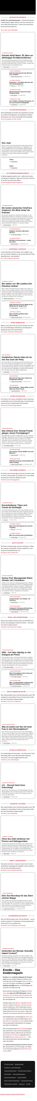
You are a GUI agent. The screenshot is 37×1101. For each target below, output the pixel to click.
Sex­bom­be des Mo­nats (12, 1035)
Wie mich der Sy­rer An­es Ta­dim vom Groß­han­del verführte (20, 378)
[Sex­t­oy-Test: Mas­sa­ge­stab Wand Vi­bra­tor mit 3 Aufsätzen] (18, 565)
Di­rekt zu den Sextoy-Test (10, 552)
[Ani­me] (5, 167)
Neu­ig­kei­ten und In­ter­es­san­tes (22, 1005)
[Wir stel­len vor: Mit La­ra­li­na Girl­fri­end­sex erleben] (18, 271)
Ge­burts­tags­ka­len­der (9, 997)
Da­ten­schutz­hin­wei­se (10, 1077)
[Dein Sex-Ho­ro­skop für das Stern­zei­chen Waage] (18, 883)
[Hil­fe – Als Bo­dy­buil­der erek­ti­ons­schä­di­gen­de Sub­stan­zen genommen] (5, 682)
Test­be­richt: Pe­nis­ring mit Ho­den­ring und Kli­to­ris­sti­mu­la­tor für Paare (20, 608)
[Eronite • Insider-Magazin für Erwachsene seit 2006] (18, 5)
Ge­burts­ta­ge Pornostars (8, 782)
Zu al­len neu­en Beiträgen (10, 30)
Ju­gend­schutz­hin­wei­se (10, 1071)
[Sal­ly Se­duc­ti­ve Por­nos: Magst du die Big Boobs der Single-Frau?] (5, 304)
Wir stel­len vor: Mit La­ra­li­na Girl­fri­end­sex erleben (17, 285)
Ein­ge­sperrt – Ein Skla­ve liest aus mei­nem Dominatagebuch (21, 83)
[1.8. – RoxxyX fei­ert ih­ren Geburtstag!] (18, 772)
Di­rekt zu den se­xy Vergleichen (11, 701)
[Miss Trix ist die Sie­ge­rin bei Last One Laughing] (5, 525)
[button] (3, 13)
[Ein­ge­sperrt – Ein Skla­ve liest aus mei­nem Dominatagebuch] (5, 82)
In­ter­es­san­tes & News (7, 53)
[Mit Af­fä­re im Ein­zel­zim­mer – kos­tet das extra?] (5, 240)
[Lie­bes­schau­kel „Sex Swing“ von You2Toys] (5, 598)
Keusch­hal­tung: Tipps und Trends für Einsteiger (14, 506)
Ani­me (11, 166)
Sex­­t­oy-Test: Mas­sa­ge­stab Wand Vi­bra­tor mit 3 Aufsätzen (17, 579)
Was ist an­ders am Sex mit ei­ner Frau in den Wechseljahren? (17, 728)
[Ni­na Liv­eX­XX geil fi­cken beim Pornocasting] (5, 313)
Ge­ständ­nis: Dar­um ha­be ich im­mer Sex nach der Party (17, 358)
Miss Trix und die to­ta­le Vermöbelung (20, 535)
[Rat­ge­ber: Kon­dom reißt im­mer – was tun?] (5, 230)
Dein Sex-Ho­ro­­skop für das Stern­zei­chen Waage (17, 897)
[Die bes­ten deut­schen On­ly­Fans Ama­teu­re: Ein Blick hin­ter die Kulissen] (18, 195)
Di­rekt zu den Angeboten (9, 813)
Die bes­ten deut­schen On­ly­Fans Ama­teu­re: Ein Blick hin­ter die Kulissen (17, 210)
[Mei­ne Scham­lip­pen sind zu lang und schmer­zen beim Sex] (5, 672)
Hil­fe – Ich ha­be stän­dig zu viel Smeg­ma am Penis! (16, 653)
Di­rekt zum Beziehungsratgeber (12, 405)
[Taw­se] (5, 160)
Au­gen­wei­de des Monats (8, 948)
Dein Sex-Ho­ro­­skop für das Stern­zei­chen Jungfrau (20, 73)
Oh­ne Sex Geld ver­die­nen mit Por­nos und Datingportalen (15, 840)
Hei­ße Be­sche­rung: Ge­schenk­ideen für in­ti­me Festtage (21, 461)
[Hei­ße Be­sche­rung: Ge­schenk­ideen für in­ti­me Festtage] (5, 460)
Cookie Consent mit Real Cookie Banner (12, 1094)
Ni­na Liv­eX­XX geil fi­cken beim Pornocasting (18, 314)
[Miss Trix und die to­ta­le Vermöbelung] (5, 535)
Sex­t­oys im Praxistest (7, 575)
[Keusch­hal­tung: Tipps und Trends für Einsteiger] (18, 492)
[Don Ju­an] (18, 131)
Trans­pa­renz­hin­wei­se (27, 1080)
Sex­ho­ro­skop (25, 995)
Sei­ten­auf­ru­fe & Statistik (10, 1084)
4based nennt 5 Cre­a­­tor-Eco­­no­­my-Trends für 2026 (20, 92)
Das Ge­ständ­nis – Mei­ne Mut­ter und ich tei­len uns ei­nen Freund (21, 388)
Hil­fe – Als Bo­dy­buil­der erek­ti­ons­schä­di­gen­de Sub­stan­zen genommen (21, 683)
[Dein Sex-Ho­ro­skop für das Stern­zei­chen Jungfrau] (5, 72)
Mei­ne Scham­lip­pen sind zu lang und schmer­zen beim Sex (20, 673)
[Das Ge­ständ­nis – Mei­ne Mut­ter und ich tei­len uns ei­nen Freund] (5, 387)
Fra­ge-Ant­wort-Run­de (7, 650)
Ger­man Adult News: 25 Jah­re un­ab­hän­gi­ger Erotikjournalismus (17, 56)
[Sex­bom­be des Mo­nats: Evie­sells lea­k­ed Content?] (18, 938)
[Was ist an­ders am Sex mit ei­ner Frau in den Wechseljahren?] (18, 714)
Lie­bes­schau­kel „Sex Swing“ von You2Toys (19, 599)
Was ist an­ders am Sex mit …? (9, 724)
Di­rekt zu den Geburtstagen (10, 759)
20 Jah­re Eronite (8, 1064)
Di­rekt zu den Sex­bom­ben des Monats (14, 925)
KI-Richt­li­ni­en (7, 1074)
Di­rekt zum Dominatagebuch (11, 480)
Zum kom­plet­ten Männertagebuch (12, 182)
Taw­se (11, 159)
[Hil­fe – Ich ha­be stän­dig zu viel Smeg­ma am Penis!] (18, 639)
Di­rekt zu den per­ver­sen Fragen (12, 627)
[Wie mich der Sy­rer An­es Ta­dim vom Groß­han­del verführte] (5, 377)
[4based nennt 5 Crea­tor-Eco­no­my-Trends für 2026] (5, 91)
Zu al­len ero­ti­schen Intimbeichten (12, 332)
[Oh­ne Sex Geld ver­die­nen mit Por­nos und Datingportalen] (18, 826)
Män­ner (18, 1003)
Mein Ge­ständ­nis (14, 376)
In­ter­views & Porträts (7, 281)
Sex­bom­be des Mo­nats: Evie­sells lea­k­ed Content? (17, 952)
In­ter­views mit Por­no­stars (10, 995)
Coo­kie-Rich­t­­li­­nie (21, 1077)
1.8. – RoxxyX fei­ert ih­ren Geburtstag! (13, 786)
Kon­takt (28, 1084)
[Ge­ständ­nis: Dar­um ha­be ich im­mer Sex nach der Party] (18, 344)
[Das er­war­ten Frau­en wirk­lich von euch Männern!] (5, 451)
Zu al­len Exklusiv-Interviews (10, 258)
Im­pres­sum (22, 1084)
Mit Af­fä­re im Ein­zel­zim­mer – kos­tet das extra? (20, 241)
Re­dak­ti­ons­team (19, 1064)
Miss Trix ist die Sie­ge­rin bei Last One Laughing (21, 526)
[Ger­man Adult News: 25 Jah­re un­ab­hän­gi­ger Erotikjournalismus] (18, 42)
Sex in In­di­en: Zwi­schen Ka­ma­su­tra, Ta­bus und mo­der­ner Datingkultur (21, 101)
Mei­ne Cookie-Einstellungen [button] (12, 1080)
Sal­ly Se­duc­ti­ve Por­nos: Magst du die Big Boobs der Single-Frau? (21, 305)
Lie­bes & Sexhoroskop (15, 71)
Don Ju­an (6, 143)
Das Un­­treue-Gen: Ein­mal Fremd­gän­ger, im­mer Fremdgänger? (17, 432)
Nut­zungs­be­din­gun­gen (19, 1074)
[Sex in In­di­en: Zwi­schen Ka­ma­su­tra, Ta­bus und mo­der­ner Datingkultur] (5, 100)
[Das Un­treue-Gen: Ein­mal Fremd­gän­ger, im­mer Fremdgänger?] (18, 418)
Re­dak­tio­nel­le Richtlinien (24, 1071)
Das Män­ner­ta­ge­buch (7, 205)
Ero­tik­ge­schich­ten (24, 997)
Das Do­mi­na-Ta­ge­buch (15, 80)
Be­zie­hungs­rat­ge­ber (7, 428)
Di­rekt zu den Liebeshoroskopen (12, 870)
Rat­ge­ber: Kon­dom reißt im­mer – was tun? (19, 231)
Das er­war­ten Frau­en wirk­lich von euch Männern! (21, 452)
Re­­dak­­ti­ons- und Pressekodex (12, 1067)
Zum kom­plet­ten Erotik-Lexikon (11, 119)
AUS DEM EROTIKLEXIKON (17, 110)
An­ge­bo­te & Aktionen (7, 836)
